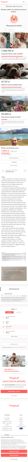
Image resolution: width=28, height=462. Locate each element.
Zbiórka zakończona (14, 158)
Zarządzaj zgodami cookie (7, 430)
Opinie (21, 418)
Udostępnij (14, 162)
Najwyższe (18, 312)
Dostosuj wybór (14, 459)
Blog (21, 423)
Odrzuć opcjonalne (14, 455)
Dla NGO (21, 424)
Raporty (21, 419)
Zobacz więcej (14, 336)
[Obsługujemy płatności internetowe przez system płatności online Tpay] (21, 428)
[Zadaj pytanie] (25, 171)
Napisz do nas (23, 347)
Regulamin (7, 419)
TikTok (20, 408)
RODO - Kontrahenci (7, 423)
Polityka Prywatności (7, 421)
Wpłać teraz (8, 327)
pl (23, 2)
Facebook (2, 408)
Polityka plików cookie (7, 428)
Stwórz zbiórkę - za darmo (14, 391)
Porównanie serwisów (7, 426)
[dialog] (14, 449)
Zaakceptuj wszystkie (14, 451)
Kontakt (7, 424)
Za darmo (21, 421)
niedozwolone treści (16, 347)
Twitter (7, 408)
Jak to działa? (14, 395)
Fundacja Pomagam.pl (21, 426)
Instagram (11, 408)
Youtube (25, 408)
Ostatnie (9, 312)
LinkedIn (16, 408)
